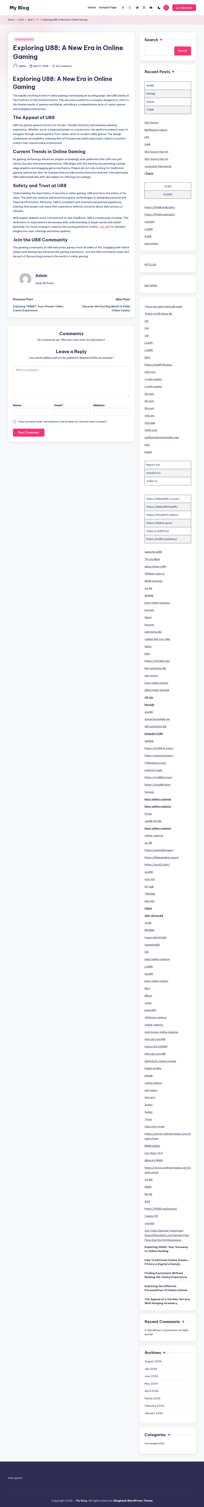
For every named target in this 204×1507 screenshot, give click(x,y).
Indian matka (153, 1068)
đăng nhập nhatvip (157, 690)
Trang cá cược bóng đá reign (163, 306)
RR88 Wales (152, 1146)
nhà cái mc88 (154, 915)
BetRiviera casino (156, 130)
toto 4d (150, 879)
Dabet (150, 102)
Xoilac (149, 1104)
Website (99, 405)
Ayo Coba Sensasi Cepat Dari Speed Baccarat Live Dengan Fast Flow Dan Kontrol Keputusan (167, 1235)
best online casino (156, 683)
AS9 (147, 1201)
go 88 (148, 588)
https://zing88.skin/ (158, 784)
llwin (147, 357)
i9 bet (148, 814)
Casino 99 (151, 1216)
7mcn (148, 1119)
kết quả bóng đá (155, 668)
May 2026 (151, 1383)
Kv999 (168, 194)
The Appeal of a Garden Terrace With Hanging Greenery (167, 1301)
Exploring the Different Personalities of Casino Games (166, 1288)
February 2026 (154, 1405)
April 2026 (152, 1391)
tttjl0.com (151, 430)
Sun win (149, 901)
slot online (151, 243)
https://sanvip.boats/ (159, 755)
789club (150, 893)
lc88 (147, 144)
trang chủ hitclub (156, 937)
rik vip (149, 697)
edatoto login (153, 770)
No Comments (64, 66)
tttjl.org (149, 415)
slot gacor (151, 675)
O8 (147, 321)
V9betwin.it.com (155, 763)
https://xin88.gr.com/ (159, 748)
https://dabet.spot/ (159, 523)
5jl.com (149, 394)
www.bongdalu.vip (157, 719)
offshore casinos (156, 1017)
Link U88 (104, 226)
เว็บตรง (149, 173)
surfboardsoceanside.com (162, 437)
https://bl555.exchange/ (161, 1208)
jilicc (147, 988)
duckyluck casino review (160, 1061)
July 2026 (151, 1369)
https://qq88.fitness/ (159, 364)
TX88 (150, 109)
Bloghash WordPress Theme (133, 1500)
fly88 (148, 236)
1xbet (148, 1003)
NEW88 (149, 930)
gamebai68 (152, 945)
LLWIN (149, 229)
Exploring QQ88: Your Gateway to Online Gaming (166, 1249)
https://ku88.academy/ (161, 539)
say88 (149, 712)
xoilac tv (151, 481)
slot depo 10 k (154, 1153)
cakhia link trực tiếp (157, 639)
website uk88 (153, 552)
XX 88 (149, 1179)
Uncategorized (24, 39)
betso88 (150, 1010)
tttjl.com (150, 372)
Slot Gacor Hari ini (156, 151)
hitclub (149, 704)
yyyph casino (153, 379)
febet (148, 617)
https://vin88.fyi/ (157, 531)
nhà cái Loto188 (155, 1039)
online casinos (154, 835)
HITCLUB (150, 264)
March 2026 (152, 1398)
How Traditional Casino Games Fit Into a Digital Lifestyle (166, 1262)
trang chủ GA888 (156, 1046)
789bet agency (155, 573)
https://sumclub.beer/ (159, 850)
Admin (41, 275)
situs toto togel (154, 1126)
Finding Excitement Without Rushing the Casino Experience (166, 1275)
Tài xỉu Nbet (152, 559)
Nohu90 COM (154, 734)
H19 (147, 137)
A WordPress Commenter (161, 1330)
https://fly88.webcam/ (160, 207)
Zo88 (148, 923)
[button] (184, 7)
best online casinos (157, 603)
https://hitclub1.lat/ (157, 661)
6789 (167, 186)
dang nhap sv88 (155, 566)
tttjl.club (150, 423)
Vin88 (150, 85)
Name (18, 405)
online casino (153, 1083)
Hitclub (150, 93)
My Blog (19, 8)
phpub (149, 1075)
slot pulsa (151, 1090)
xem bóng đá (153, 632)
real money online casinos (161, 1032)
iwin (147, 444)
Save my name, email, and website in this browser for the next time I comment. (63, 421)
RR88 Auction (153, 581)
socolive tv (153, 473)
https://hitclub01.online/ (162, 515)
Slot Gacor (152, 122)
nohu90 (150, 222)
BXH (147, 654)
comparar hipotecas (158, 166)
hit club (149, 886)
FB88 (148, 1187)
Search (151, 39)
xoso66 (149, 1223)
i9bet (148, 908)
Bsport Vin (153, 465)
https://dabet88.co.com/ (163, 499)
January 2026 (154, 1413)
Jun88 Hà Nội (153, 821)
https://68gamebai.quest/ (162, 857)
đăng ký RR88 (154, 1160)
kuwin (148, 452)
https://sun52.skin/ (157, 864)
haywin (149, 610)
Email (59, 405)
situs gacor (15, 1478)
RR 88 (148, 1194)
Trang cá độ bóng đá (158, 313)
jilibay (148, 995)
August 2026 (153, 1361)
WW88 (149, 595)
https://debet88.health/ (162, 506)
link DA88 (151, 285)
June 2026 (151, 1376)
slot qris (150, 1097)
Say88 (149, 974)
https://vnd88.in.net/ (158, 777)
